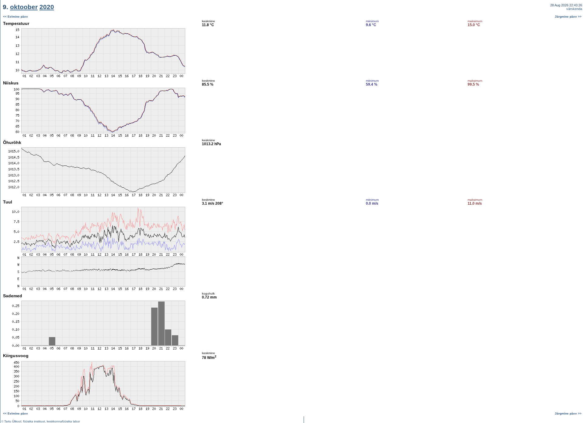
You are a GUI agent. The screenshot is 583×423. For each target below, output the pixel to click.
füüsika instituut (34, 421)
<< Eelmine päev (15, 16)
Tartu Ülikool (12, 421)
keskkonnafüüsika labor (63, 421)
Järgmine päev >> (568, 16)
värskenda (574, 9)
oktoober (24, 6)
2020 (46, 6)
